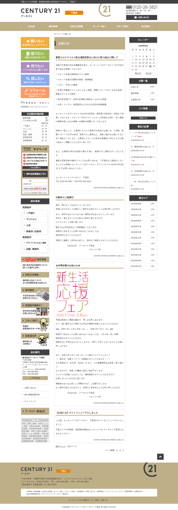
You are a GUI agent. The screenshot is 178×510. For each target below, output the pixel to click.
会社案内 (80, 491)
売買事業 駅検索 (35, 436)
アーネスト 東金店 (60, 494)
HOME (29, 491)
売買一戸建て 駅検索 (39, 431)
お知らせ (120, 188)
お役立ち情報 (47, 491)
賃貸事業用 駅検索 (40, 438)
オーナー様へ (59, 491)
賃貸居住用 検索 (35, 428)
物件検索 (37, 491)
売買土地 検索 (34, 426)
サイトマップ (30, 401)
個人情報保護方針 (32, 394)
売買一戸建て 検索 (29, 423)
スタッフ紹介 (70, 491)
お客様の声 (138, 491)
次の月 (148, 73)
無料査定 (100, 491)
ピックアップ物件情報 (123, 491)
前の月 (138, 73)
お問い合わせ (30, 388)
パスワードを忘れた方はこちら (35, 193)
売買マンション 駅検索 (30, 433)
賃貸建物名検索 (41, 441)
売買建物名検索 (27, 441)
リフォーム (109, 491)
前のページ (60, 446)
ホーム (57, 34)
